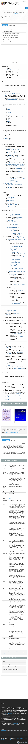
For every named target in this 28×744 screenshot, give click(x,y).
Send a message (4, 732)
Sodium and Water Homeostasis (9, 42)
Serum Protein (15, 302)
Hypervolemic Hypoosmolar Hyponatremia (11, 33)
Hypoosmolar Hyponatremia (8, 31)
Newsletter (7, 739)
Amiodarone (12, 175)
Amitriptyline (12, 178)
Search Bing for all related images (12, 432)
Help (22, 2)
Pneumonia (18, 168)
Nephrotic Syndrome (18, 184)
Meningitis (9, 173)
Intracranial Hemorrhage (17, 173)
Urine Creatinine (10, 200)
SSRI (23, 178)
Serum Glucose (13, 280)
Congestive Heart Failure (12, 186)
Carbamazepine (18, 178)
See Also (5, 25)
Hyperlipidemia (20, 290)
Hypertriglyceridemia (20, 299)
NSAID (16, 181)
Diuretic (8, 156)
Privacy (21, 738)
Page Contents (12, 25)
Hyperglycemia (21, 231)
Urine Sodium (10, 198)
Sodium (6, 95)
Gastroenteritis (15, 252)
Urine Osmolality (10, 201)
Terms (18, 738)
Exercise (24, 151)
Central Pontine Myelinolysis (15, 333)
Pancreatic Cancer (11, 167)
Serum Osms (22, 239)
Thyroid (8, 206)
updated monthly (8, 713)
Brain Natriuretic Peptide (12, 204)
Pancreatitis (22, 253)
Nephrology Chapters (7, 664)
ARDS (19, 170)
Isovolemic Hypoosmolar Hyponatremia (10, 37)
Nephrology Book (10, 12)
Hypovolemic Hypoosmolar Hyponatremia (10, 35)
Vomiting (9, 111)
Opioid (11, 181)
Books (4, 661)
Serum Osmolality (11, 197)
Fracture (9, 365)
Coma (8, 121)
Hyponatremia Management (8, 41)
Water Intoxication (16, 259)
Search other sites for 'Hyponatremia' (10, 671)
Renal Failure (10, 184)
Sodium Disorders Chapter (20, 12)
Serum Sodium (10, 69)
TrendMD (13, 440)
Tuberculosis (9, 170)
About (25, 738)
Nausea (8, 109)
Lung (8, 168)
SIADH (23, 164)
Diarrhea (17, 149)
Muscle (6, 138)
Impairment (11, 139)
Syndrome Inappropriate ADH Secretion (10, 39)
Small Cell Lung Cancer (19, 165)
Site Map (2, 739)
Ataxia (8, 124)
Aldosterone (11, 162)
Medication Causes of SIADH (18, 262)
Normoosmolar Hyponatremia (8, 29)
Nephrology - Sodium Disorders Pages (10, 666)
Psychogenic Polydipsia (12, 152)
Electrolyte (13, 84)
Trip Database (6, 440)
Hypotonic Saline (10, 154)
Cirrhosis (9, 187)
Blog (11, 739)
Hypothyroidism (15, 261)
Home (5, 12)
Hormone (18, 206)
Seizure (8, 119)
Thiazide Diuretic (16, 156)
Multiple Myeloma (16, 303)
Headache (9, 112)
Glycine (23, 284)
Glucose (20, 234)
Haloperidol (12, 180)
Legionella (15, 170)
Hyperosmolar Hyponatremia (8, 27)
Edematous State (8, 183)
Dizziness (9, 115)
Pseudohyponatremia (14, 229)
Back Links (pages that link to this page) (10, 669)
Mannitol (19, 284)
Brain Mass (20, 171)
